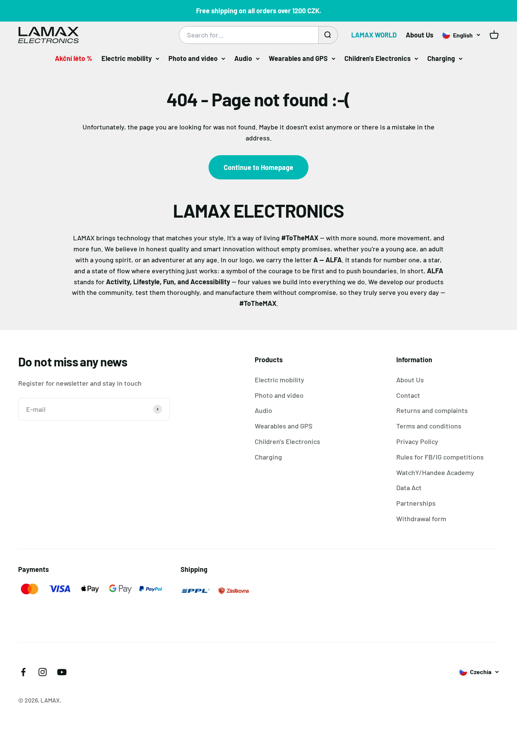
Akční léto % (73, 58)
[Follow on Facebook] (23, 672)
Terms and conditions (428, 426)
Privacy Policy (417, 441)
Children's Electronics (377, 58)
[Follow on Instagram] (42, 672)
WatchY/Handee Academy (435, 472)
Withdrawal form (421, 518)
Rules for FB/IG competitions (440, 457)
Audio (243, 58)
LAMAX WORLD (374, 35)
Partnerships (416, 503)
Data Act (409, 487)
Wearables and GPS (298, 58)
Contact (408, 395)
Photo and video (193, 58)
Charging (441, 58)
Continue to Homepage (258, 167)
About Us (419, 35)
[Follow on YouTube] (62, 672)
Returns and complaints (432, 410)
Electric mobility (126, 58)
